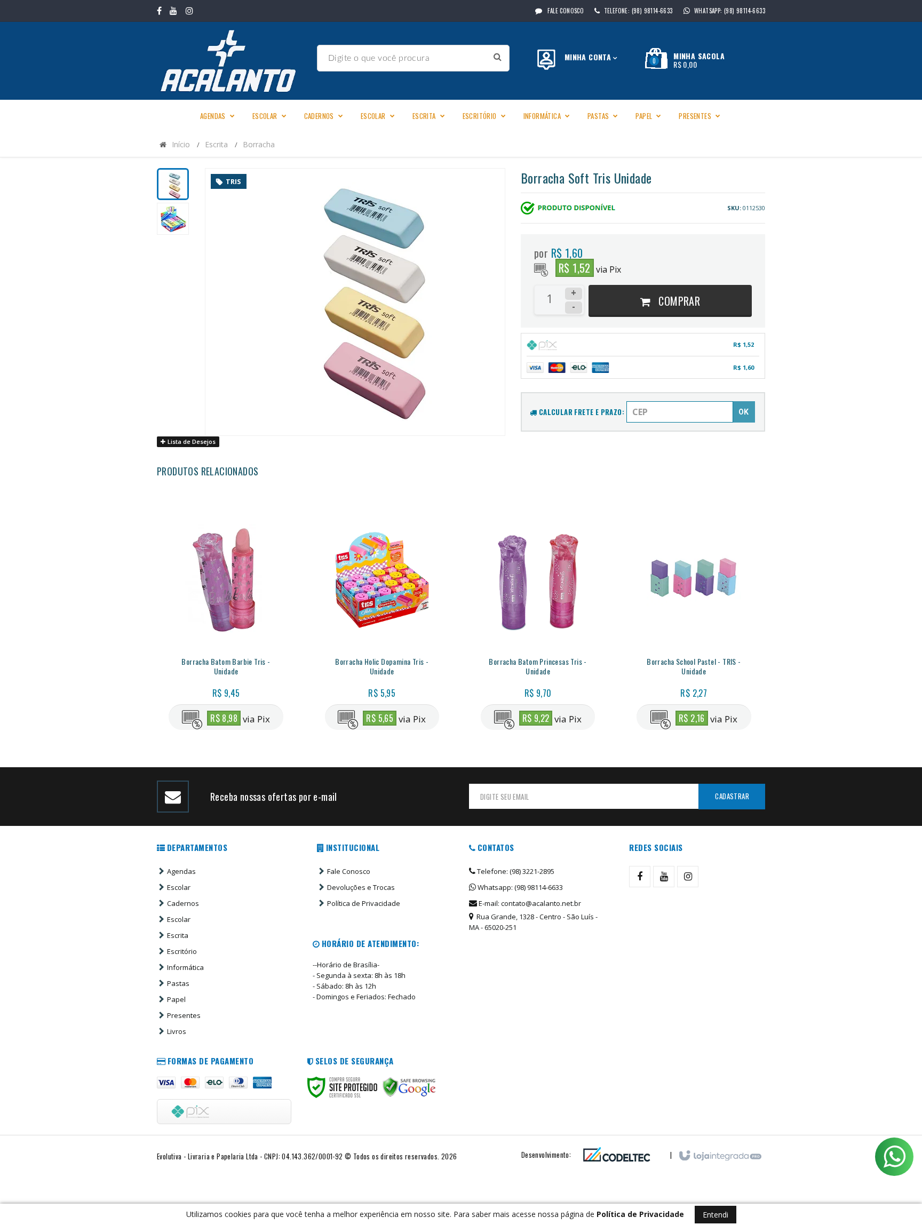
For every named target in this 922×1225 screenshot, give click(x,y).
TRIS (233, 181)
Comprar (678, 301)
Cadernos (183, 903)
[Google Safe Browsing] (409, 1087)
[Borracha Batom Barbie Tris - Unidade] (226, 618)
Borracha (259, 144)
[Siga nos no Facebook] (159, 10)
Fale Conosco (565, 10)
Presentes (184, 1015)
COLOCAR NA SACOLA (246, 670)
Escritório (182, 951)
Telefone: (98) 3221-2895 (514, 871)
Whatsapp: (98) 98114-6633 (519, 887)
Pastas (178, 983)
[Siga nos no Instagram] (189, 10)
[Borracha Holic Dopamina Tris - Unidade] (382, 618)
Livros (176, 1031)
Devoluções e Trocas (361, 887)
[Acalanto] (233, 61)
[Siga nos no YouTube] (663, 876)
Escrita (216, 144)
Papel (176, 999)
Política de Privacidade (363, 903)
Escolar (178, 887)
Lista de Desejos (191, 442)
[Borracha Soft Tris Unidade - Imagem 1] (173, 184)
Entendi (715, 1215)
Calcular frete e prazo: (580, 412)
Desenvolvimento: (546, 1154)
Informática (185, 967)
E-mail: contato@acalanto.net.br (529, 903)
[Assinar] (731, 796)
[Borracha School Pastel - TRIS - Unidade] (694, 618)
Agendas (181, 871)
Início (181, 144)
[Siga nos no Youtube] (173, 10)
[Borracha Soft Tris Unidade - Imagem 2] (173, 219)
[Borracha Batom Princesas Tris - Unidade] (538, 618)
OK (743, 412)
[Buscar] (498, 57)
